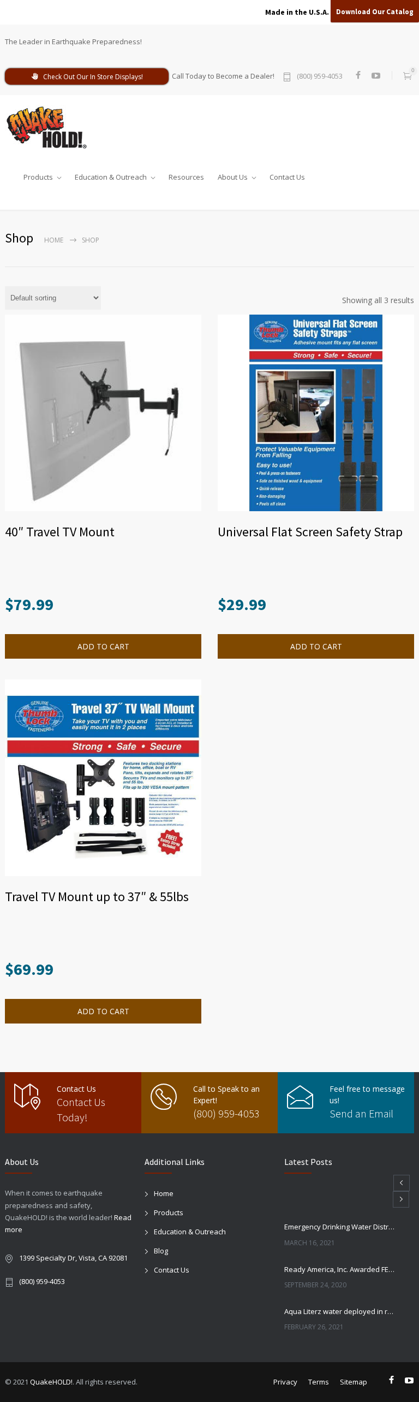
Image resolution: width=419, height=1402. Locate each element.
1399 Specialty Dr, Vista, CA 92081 (73, 1258)
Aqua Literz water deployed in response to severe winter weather (339, 1311)
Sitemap (353, 1382)
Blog (161, 1251)
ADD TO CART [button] (103, 646)
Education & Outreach (111, 175)
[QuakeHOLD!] (51, 127)
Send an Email (361, 1113)
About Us (233, 175)
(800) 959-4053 (320, 77)
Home (53, 240)
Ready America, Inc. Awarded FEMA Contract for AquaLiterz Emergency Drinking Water (339, 1269)
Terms (318, 1382)
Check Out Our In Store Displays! (93, 76)
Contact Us (287, 175)
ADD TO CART (103, 1011)
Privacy (285, 1382)
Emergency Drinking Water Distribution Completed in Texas (339, 1227)
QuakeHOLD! (51, 1382)
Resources (186, 175)
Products (38, 175)
